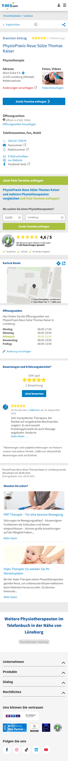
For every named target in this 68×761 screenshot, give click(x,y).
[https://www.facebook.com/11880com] (7, 750)
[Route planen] (23, 73)
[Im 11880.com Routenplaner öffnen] (58, 263)
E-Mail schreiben (17, 156)
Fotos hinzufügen (52, 88)
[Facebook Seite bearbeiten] (28, 164)
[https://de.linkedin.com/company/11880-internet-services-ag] (36, 750)
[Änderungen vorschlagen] (35, 87)
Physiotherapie (13, 60)
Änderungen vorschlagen (18, 88)
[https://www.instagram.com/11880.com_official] (17, 750)
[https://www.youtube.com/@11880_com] (46, 750)
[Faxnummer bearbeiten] (24, 145)
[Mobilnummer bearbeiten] (27, 149)
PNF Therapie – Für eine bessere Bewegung (33, 514)
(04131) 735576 (17, 141)
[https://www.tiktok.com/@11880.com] (26, 750)
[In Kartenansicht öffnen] (63, 263)
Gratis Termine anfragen (31, 101)
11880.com (34, 410)
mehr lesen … (19, 436)
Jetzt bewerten (34, 393)
